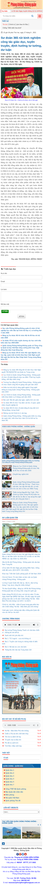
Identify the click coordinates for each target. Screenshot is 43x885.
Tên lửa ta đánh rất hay (13, 737)
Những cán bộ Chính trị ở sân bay (15, 413)
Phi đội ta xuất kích (11, 743)
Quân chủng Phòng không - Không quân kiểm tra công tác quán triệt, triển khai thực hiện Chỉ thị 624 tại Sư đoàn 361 (21, 418)
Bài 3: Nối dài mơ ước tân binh (15, 647)
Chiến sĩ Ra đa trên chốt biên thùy (16, 734)
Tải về (39, 730)
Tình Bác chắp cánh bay (13, 746)
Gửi (22, 316)
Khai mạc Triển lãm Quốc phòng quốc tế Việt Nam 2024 (21, 574)
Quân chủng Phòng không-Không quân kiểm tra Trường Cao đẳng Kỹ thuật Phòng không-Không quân (20, 461)
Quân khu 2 (9, 773)
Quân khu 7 (9, 785)
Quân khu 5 (9, 782)
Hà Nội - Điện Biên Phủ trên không (17, 731)
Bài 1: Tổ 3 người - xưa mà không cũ (18, 638)
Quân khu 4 (9, 779)
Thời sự (5, 21)
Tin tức (5, 24)
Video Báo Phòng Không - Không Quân (18, 426)
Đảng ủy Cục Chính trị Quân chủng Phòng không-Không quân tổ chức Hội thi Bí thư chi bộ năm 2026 (26, 468)
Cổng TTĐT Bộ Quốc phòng (15, 789)
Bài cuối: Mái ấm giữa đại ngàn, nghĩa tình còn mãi (21, 400)
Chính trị (12, 24)
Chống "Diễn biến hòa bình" (12, 28)
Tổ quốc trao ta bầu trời (13, 740)
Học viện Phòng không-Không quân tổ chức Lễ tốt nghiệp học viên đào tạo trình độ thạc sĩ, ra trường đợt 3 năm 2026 (21, 330)
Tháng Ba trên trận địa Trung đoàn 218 (18, 650)
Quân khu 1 (9, 770)
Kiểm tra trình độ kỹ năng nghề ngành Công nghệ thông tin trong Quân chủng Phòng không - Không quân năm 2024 (21, 390)
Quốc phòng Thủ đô (12, 801)
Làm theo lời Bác (22, 24)
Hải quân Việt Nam (12, 798)
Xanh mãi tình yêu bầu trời (14, 635)
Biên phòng (9, 795)
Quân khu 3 (9, 776)
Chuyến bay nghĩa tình (20, 474)
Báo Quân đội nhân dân (14, 792)
